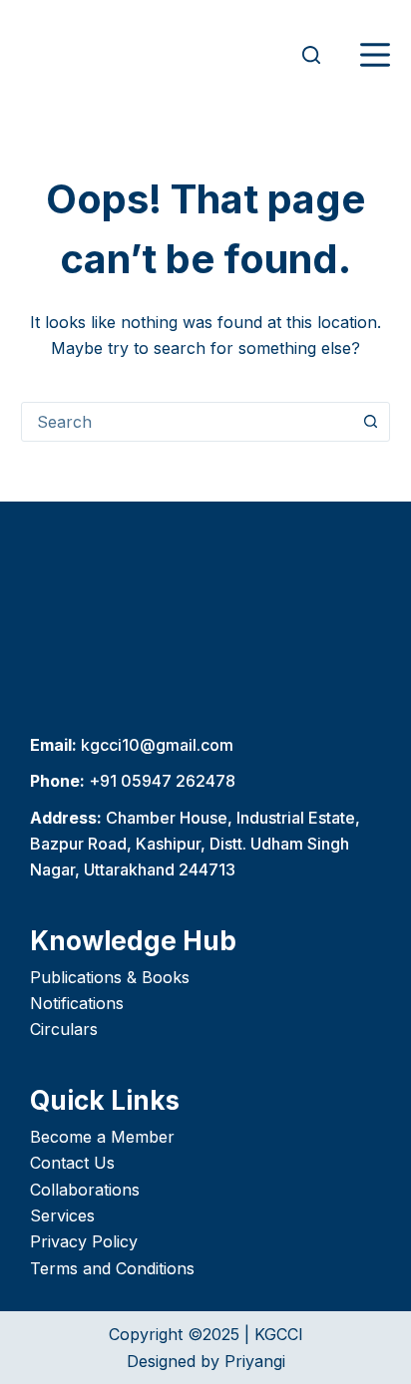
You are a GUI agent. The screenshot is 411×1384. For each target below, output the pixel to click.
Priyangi (254, 1361)
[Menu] (375, 55)
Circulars (64, 1029)
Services (62, 1215)
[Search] (311, 55)
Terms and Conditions (112, 1268)
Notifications (77, 1003)
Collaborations (85, 1190)
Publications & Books (110, 977)
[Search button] (370, 422)
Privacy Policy (84, 1241)
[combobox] (187, 422)
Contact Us (72, 1163)
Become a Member (102, 1137)
